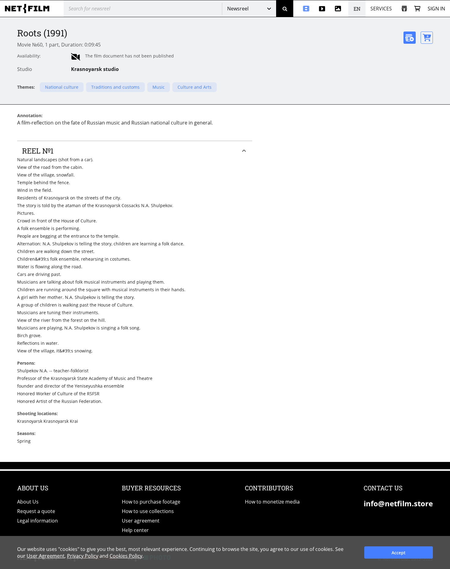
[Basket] (417, 9)
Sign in (436, 8)
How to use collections (148, 511)
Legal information (37, 520)
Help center (135, 530)
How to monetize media (272, 501)
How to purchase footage (151, 501)
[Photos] (339, 8)
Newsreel (238, 8)
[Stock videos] (322, 8)
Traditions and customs (115, 87)
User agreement (140, 520)
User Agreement (46, 555)
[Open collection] (404, 9)
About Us (28, 501)
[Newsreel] (303, 8)
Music (158, 87)
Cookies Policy (126, 555)
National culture (61, 87)
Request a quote (36, 511)
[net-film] (29, 8)
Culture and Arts (195, 87)
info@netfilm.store (398, 503)
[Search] (284, 8)
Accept (399, 553)
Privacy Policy (82, 555)
